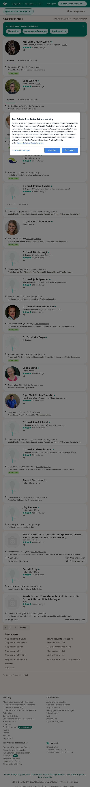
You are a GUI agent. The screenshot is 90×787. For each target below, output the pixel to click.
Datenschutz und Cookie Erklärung (30, 143)
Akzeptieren (70, 150)
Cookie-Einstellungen (21, 150)
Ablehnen (52, 150)
